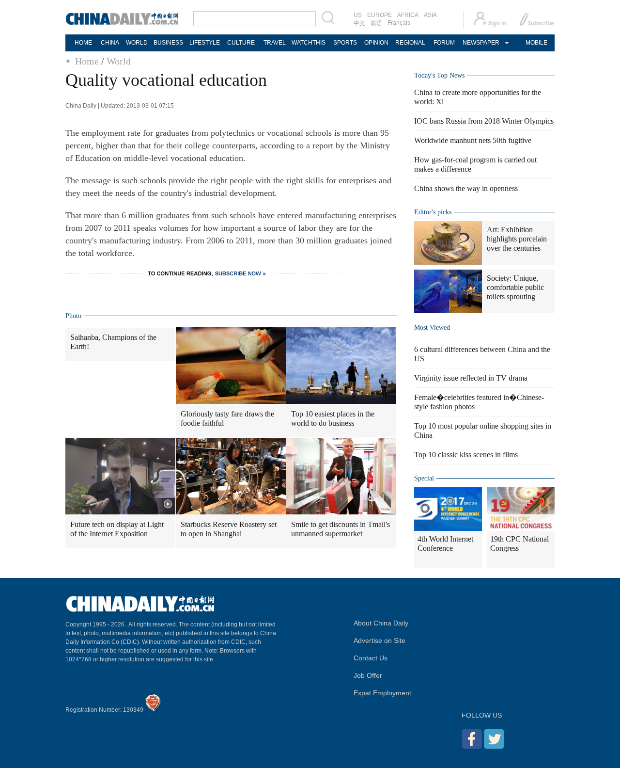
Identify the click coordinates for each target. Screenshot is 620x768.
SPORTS (345, 42)
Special (424, 478)
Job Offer (368, 675)
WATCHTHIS (309, 42)
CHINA (110, 42)
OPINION (376, 42)
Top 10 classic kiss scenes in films (466, 454)
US (358, 15)
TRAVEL (275, 42)
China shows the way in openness (466, 188)
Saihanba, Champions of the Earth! (113, 342)
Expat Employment (382, 693)
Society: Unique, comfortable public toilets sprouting (515, 287)
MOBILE (536, 42)
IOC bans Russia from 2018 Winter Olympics (484, 121)
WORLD (137, 42)
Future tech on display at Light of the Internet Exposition (117, 529)
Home (87, 61)
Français (399, 22)
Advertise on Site (379, 640)
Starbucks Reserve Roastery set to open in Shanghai (229, 529)
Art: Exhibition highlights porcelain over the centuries (517, 238)
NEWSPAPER (480, 42)
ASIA (430, 15)
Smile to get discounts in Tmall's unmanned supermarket (340, 529)
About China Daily (381, 623)
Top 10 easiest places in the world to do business (332, 418)
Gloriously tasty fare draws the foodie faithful (227, 418)
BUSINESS (168, 42)
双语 (376, 23)
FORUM (444, 42)
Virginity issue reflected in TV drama (470, 378)
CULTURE (241, 42)
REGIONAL (410, 42)
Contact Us (371, 658)
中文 (359, 23)
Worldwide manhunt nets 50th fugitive (472, 140)
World (119, 61)
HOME (83, 42)
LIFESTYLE (204, 42)
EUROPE (379, 15)
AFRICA (407, 15)
